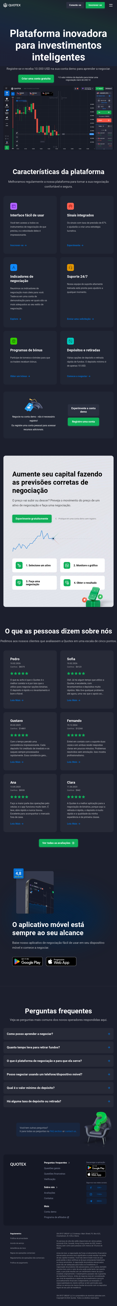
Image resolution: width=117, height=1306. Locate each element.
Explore (14, 319)
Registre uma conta (83, 421)
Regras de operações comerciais (22, 1253)
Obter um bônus (18, 376)
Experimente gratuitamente (32, 518)
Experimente (73, 245)
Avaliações (49, 1192)
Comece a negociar (77, 376)
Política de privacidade (19, 1238)
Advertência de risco (18, 1248)
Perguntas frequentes (55, 1162)
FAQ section (56, 1131)
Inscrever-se (95, 5)
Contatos (48, 1198)
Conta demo (50, 1211)
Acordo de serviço (17, 1243)
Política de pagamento (19, 1263)
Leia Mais (15, 700)
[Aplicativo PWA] (61, 961)
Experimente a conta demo (83, 410)
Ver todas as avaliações (56, 842)
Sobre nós (49, 1187)
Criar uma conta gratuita (36, 78)
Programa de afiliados (55, 1217)
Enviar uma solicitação (79, 319)
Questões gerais (52, 1168)
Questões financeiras (54, 1173)
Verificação (49, 1179)
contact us (70, 1131)
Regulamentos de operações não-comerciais (27, 1258)
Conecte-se (75, 5)
